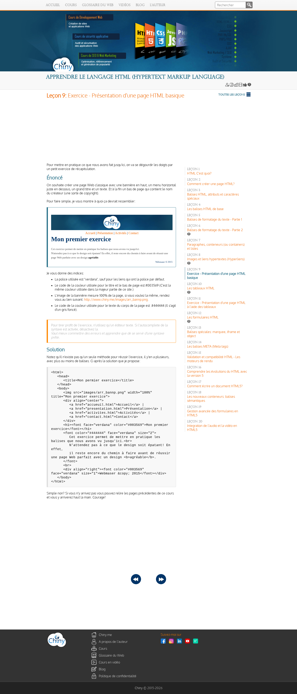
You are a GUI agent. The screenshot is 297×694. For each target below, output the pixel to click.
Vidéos (125, 5)
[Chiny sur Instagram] (172, 641)
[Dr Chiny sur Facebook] (164, 641)
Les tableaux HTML (200, 288)
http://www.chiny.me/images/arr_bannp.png (116, 299)
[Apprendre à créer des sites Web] (57, 647)
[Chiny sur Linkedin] (180, 641)
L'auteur (157, 5)
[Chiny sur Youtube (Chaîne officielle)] (188, 641)
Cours (71, 5)
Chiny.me (105, 635)
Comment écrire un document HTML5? (215, 386)
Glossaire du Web (97, 5)
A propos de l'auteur (113, 641)
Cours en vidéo (109, 662)
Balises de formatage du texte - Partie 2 (215, 230)
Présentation (105, 233)
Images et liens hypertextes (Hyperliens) (216, 259)
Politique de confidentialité (117, 676)
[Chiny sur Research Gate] (196, 641)
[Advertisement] (149, 131)
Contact (133, 233)
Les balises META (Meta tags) (207, 346)
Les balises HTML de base (205, 209)
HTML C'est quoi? (199, 173)
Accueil (53, 5)
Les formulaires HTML (202, 317)
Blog (140, 5)
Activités (120, 233)
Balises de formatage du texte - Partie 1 (214, 219)
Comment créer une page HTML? (211, 184)
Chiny (139, 688)
